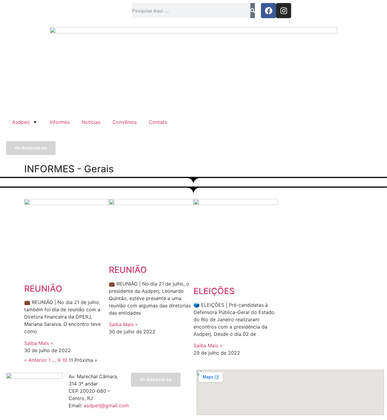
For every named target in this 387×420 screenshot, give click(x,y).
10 (64, 360)
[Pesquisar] (252, 10)
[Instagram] (283, 10)
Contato (158, 122)
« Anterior (35, 360)
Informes (60, 122)
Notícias (91, 122)
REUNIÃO (43, 288)
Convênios (124, 122)
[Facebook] (268, 10)
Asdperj (21, 122)
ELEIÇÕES (214, 291)
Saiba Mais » (38, 343)
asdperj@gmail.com (106, 405)
